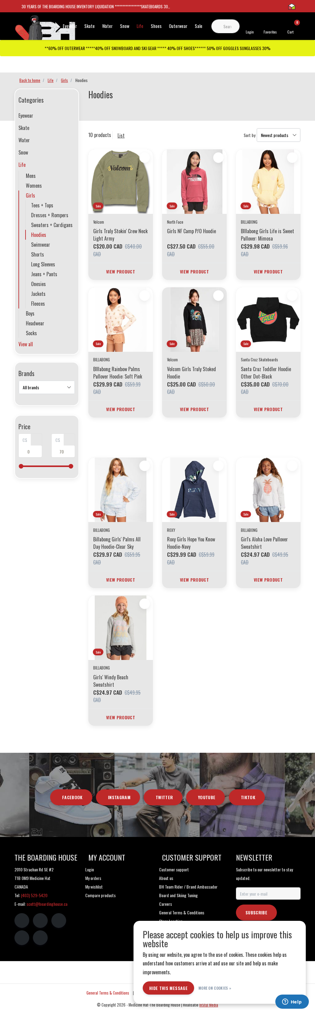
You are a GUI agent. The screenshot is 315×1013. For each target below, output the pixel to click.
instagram (119, 797)
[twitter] (58, 920)
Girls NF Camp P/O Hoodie (191, 231)
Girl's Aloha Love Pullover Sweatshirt (264, 543)
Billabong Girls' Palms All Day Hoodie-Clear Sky (117, 543)
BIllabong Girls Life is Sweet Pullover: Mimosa (267, 234)
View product (120, 271)
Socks (31, 333)
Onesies (38, 284)
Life (140, 26)
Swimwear (40, 244)
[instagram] (40, 920)
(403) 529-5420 (34, 895)
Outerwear (178, 26)
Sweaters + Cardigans (52, 225)
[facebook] (21, 920)
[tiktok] (40, 937)
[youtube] (21, 937)
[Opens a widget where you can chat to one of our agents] (292, 1002)
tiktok (248, 797)
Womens (34, 185)
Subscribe (256, 912)
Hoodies (38, 234)
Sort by (249, 135)
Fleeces (38, 303)
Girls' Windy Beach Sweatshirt (110, 680)
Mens (31, 175)
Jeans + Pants (44, 274)
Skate (89, 26)
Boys (30, 313)
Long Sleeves (43, 264)
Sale (198, 26)
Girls (30, 195)
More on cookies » (214, 988)
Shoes (156, 26)
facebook (72, 797)
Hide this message (168, 988)
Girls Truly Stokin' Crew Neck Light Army (120, 234)
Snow (124, 26)
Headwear (35, 323)
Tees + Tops (42, 205)
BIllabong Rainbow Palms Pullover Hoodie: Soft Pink (117, 372)
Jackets (38, 293)
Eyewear (70, 26)
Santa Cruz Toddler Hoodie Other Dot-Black (266, 372)
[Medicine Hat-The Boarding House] (45, 30)
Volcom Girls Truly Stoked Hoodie (191, 372)
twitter (164, 797)
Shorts (37, 254)
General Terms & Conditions (107, 993)
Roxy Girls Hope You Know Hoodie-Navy (191, 543)
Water (107, 26)
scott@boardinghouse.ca (46, 904)
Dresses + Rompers (49, 215)
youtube (206, 797)
